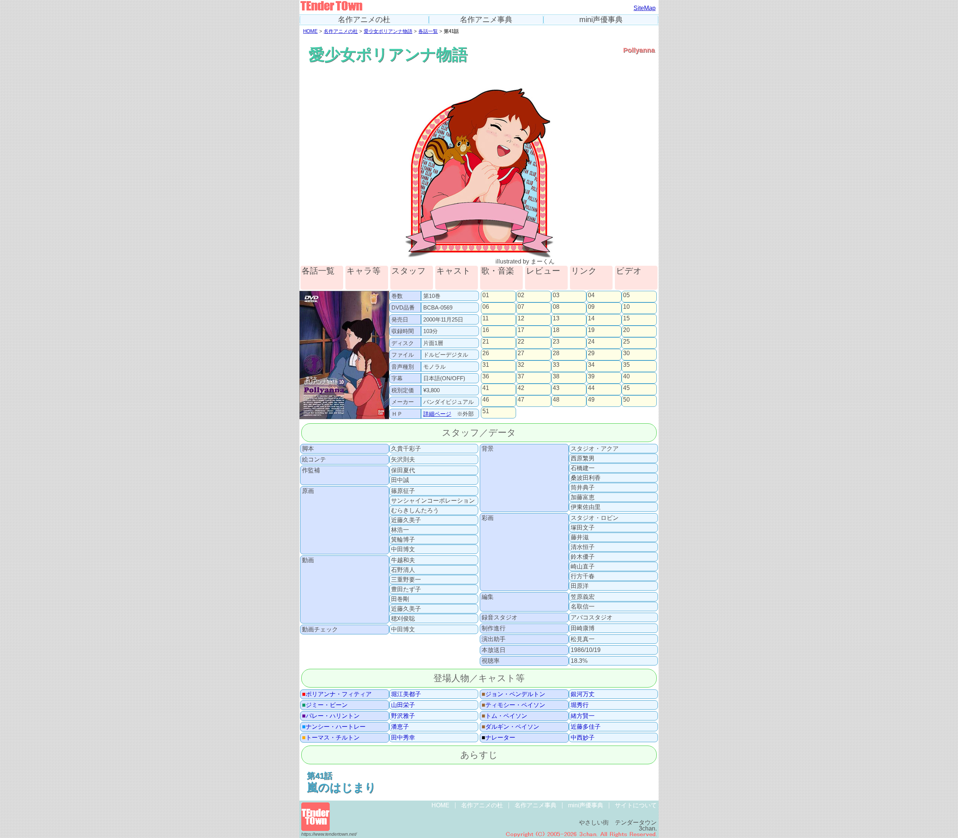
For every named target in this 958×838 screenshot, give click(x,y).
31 (485, 365)
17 (521, 330)
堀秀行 (580, 705)
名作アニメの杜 (364, 20)
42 (521, 388)
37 (521, 377)
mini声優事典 (601, 20)
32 (521, 365)
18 (556, 330)
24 (591, 342)
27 (521, 353)
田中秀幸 (403, 738)
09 (591, 307)
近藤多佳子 (586, 727)
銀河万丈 (583, 694)
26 (485, 353)
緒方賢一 (583, 716)
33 (556, 365)
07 (521, 307)
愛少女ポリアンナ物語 (388, 31)
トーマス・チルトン (331, 738)
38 (556, 377)
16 (485, 330)
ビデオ (629, 271)
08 (556, 307)
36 (485, 377)
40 (626, 377)
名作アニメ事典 (486, 20)
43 (556, 388)
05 (626, 295)
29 (591, 353)
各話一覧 (428, 31)
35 (626, 365)
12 (521, 319)
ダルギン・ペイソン (510, 727)
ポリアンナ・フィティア (337, 694)
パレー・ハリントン (331, 716)
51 (485, 411)
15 (626, 319)
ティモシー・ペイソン (513, 705)
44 (591, 388)
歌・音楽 (497, 271)
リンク (584, 271)
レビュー (543, 271)
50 (626, 400)
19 (591, 330)
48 (556, 400)
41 (485, 388)
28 (556, 353)
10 (626, 307)
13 (556, 319)
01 (485, 295)
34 (591, 365)
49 (591, 400)
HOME (310, 31)
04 (591, 295)
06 (485, 307)
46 (485, 400)
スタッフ (408, 271)
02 (521, 295)
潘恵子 (400, 727)
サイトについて (636, 805)
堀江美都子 (406, 694)
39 (591, 377)
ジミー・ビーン (325, 705)
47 (521, 400)
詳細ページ (437, 414)
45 (626, 388)
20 (626, 330)
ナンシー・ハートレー (334, 727)
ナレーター (498, 738)
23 (556, 342)
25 (626, 342)
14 (591, 319)
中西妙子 (583, 738)
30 (626, 353)
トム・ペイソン (504, 716)
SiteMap (645, 8)
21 (485, 342)
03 (556, 295)
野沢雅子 (403, 716)
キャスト (453, 271)
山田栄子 (403, 705)
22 (521, 342)
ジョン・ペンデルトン (513, 694)
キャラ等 (364, 271)
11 (485, 319)
